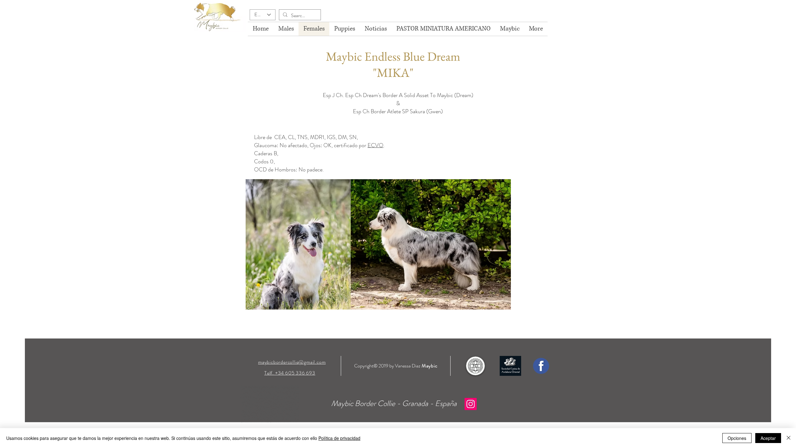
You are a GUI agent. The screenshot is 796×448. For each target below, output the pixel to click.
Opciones (737, 438)
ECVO (375, 145)
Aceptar (768, 438)
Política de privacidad (339, 438)
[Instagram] (471, 404)
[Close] (788, 438)
